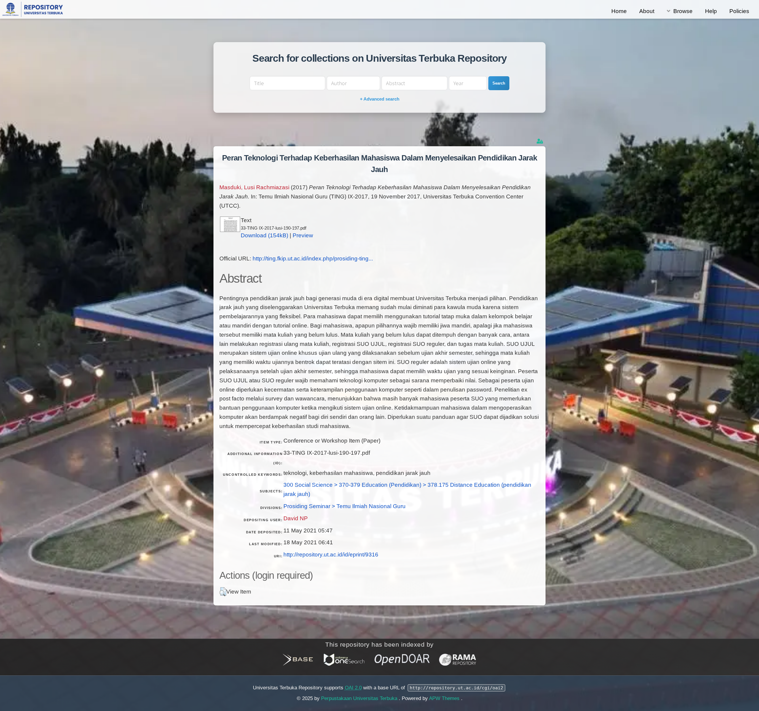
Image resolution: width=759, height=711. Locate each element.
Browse (683, 11)
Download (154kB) (264, 235)
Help (711, 11)
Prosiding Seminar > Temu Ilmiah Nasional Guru (344, 506)
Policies (739, 11)
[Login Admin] (540, 141)
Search (498, 83)
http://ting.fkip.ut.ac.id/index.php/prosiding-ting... (313, 258)
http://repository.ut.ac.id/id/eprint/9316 (330, 554)
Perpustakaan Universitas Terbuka (360, 698)
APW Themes (445, 698)
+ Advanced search (379, 98)
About (646, 11)
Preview (303, 235)
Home (619, 11)
